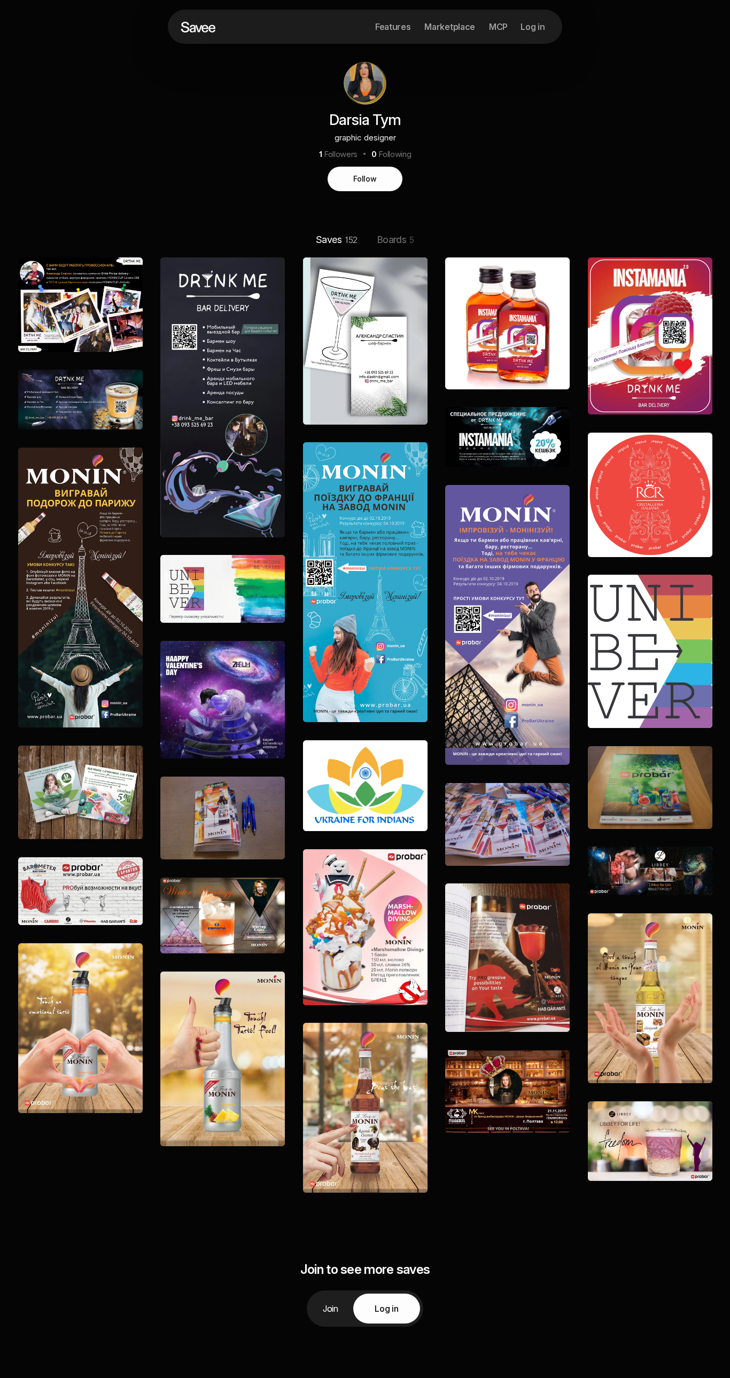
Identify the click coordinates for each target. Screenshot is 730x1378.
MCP (498, 26)
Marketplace (449, 26)
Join (330, 1308)
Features (392, 26)
